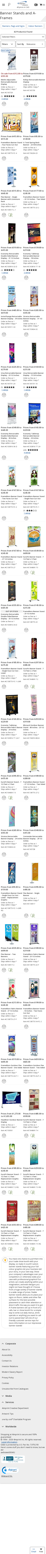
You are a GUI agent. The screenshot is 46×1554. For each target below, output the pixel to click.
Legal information (9, 1442)
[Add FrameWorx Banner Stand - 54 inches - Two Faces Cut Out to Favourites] (26, 1026)
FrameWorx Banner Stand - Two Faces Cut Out (11, 497)
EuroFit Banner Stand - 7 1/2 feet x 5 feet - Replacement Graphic (33, 1233)
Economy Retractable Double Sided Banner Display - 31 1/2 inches (10, 256)
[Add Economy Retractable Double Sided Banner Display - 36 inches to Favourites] (4, 457)
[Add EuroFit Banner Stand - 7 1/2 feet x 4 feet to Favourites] (26, 1135)
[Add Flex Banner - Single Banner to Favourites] (26, 915)
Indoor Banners (35, 26)
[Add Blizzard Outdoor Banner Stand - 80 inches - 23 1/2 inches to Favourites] (26, 743)
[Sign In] (36, 5)
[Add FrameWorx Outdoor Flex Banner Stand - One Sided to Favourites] (4, 1081)
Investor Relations (10, 1367)
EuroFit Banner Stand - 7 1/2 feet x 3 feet (11, 783)
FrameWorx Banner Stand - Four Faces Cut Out (11, 143)
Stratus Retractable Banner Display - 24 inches (12, 837)
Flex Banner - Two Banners (8, 955)
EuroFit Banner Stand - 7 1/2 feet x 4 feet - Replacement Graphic (11, 1233)
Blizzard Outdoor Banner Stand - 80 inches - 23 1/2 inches (33, 727)
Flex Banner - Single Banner (31, 894)
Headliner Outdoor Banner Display (12, 1121)
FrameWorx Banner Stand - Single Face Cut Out (33, 497)
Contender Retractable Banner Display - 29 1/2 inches (32, 838)
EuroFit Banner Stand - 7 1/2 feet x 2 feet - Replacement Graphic (11, 1176)
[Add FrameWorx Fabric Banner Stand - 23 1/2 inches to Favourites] (26, 970)
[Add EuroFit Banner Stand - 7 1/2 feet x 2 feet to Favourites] (26, 686)
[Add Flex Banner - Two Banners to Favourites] (4, 970)
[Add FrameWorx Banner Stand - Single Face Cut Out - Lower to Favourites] (4, 686)
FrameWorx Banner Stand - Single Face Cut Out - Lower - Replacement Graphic (11, 896)
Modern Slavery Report (12, 1373)
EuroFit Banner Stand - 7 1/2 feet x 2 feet (33, 669)
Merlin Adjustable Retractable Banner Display (9, 82)
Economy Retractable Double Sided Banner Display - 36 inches (10, 436)
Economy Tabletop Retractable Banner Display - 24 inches (31, 436)
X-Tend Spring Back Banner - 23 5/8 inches (32, 143)
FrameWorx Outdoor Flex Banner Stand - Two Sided (34, 1066)
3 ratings (5, 98)
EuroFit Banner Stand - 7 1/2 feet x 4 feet (33, 1121)
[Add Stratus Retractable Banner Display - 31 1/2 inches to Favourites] (26, 334)
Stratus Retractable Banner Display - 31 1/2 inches (32, 318)
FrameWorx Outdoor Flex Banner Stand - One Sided (11, 1066)
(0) (42, 5)
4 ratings (27, 452)
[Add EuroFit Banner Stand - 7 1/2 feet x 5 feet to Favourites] (26, 572)
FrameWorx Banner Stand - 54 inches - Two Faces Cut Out (33, 1011)
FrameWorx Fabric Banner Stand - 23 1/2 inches (33, 955)
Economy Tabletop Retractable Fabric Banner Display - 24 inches (12, 727)
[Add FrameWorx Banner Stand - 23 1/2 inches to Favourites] (26, 630)
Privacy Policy (8, 1378)
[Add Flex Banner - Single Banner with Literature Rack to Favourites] (4, 215)
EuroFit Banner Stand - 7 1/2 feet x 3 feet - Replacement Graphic (33, 1176)
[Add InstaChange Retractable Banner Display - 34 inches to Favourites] (4, 334)
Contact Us (7, 1360)
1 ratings (5, 272)
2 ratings (27, 98)
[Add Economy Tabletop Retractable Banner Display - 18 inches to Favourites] (26, 277)
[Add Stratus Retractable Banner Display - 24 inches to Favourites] (4, 854)
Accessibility (7, 1355)
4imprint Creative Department (15, 1408)
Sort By (20, 44)
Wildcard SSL (7, 1477)
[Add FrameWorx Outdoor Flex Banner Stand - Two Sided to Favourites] (26, 1081)
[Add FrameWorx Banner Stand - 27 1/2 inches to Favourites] (4, 572)
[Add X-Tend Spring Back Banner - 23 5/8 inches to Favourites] (26, 158)
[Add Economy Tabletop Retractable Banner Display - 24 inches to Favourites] (26, 457)
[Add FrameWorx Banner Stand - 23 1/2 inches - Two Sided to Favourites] (26, 215)
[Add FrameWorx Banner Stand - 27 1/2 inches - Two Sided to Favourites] (26, 798)
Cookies (6, 1384)
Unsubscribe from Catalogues (15, 1389)
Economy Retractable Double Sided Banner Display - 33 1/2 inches (10, 616)
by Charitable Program (16, 1419)
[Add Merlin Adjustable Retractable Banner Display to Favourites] (4, 104)
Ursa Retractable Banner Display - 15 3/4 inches (33, 374)
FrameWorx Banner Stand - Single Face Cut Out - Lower (11, 670)
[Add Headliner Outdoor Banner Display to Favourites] (4, 1135)
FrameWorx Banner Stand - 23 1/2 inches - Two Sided (34, 198)
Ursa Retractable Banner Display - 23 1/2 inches (11, 374)
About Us (6, 1349)
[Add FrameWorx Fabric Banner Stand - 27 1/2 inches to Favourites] (4, 1026)
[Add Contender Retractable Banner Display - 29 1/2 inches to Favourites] (26, 854)
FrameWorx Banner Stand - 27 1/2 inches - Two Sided (34, 783)
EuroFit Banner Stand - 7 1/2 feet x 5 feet (33, 558)
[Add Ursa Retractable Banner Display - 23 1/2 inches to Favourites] (4, 395)
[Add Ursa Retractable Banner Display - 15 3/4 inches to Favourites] (26, 395)
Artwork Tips (7, 1413)
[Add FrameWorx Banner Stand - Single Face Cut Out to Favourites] (26, 518)
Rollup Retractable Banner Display (34, 81)
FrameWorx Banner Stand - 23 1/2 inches (33, 612)
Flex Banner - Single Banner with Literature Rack (10, 199)
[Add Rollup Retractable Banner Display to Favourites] (26, 104)
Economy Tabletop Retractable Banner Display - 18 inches (31, 256)
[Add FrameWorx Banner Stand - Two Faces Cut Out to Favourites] (4, 518)
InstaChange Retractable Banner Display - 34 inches (12, 317)
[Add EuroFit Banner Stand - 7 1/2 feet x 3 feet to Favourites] (4, 798)
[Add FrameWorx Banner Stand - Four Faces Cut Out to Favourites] (4, 158)
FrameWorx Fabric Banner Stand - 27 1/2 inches (11, 1010)
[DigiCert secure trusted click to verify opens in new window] (10, 1470)
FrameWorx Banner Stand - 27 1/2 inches (11, 558)
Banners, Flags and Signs (13, 26)
